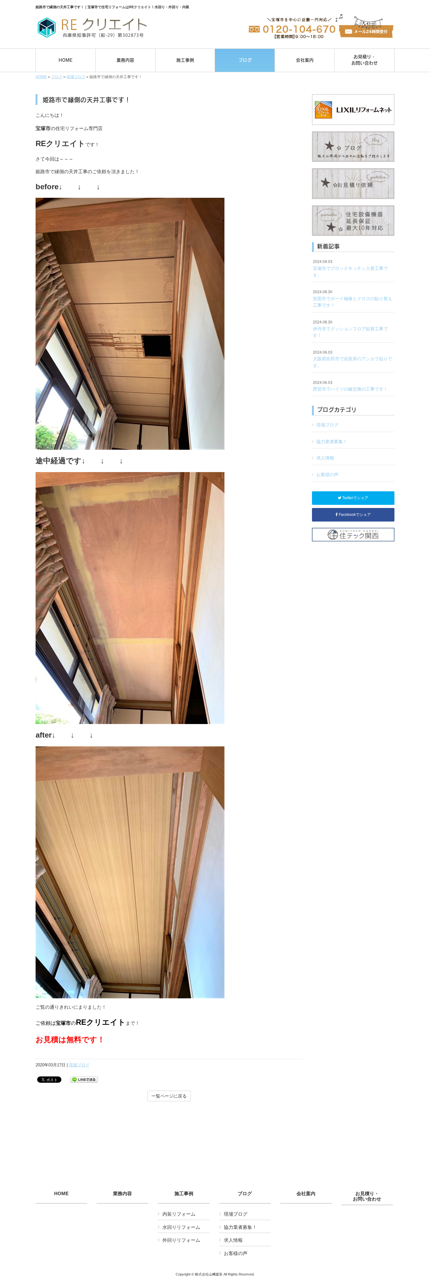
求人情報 (325, 457)
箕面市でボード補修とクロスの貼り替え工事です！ (352, 299)
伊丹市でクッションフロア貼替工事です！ (350, 329)
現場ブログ (75, 77)
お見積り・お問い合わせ (367, 1196)
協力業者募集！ (331, 441)
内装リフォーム (178, 1214)
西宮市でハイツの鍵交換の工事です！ (350, 386)
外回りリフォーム (181, 1240)
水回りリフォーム (181, 1227)
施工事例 (183, 1193)
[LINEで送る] (84, 1079)
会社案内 (306, 1193)
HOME (41, 77)
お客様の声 (327, 474)
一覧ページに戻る (169, 1095)
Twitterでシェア (354, 498)
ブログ (56, 77)
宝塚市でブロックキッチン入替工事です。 (350, 268)
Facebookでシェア (354, 514)
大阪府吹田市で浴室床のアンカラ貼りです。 (352, 359)
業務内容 (122, 1193)
